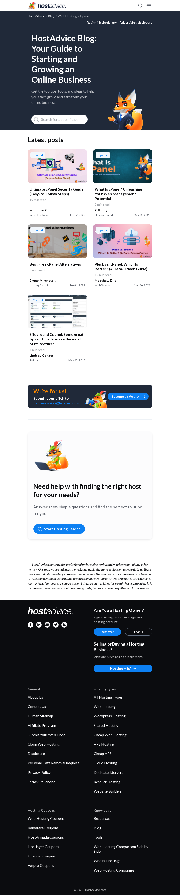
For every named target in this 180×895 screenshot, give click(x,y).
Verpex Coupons (41, 865)
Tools (98, 837)
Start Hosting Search (62, 529)
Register (107, 632)
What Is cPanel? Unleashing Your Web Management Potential (118, 194)
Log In (138, 632)
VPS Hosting (104, 744)
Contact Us (37, 706)
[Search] (140, 5)
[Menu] (148, 5)
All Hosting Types (108, 697)
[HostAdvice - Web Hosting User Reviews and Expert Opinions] (47, 5)
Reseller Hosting (107, 781)
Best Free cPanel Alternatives (55, 264)
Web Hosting (105, 706)
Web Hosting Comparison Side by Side (121, 848)
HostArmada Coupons (46, 837)
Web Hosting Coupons (46, 818)
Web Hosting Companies (114, 870)
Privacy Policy (39, 772)
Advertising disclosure (136, 22)
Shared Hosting (106, 725)
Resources (102, 818)
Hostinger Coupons (43, 846)
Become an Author (125, 396)
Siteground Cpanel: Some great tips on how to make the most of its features (57, 339)
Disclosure (36, 753)
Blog (97, 827)
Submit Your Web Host (46, 734)
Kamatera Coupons (43, 827)
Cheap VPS (103, 753)
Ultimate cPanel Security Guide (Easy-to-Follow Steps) (56, 191)
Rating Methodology (102, 22)
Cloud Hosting (105, 763)
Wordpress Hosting (110, 716)
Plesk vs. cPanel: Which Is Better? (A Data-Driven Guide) (121, 266)
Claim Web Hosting (44, 744)
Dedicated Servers (108, 772)
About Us (35, 697)
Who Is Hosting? (107, 860)
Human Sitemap (40, 716)
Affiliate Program (42, 725)
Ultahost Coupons (42, 856)
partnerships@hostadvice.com (60, 403)
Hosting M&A (120, 668)
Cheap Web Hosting (110, 734)
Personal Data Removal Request (53, 763)
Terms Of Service (41, 781)
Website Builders (108, 791)
